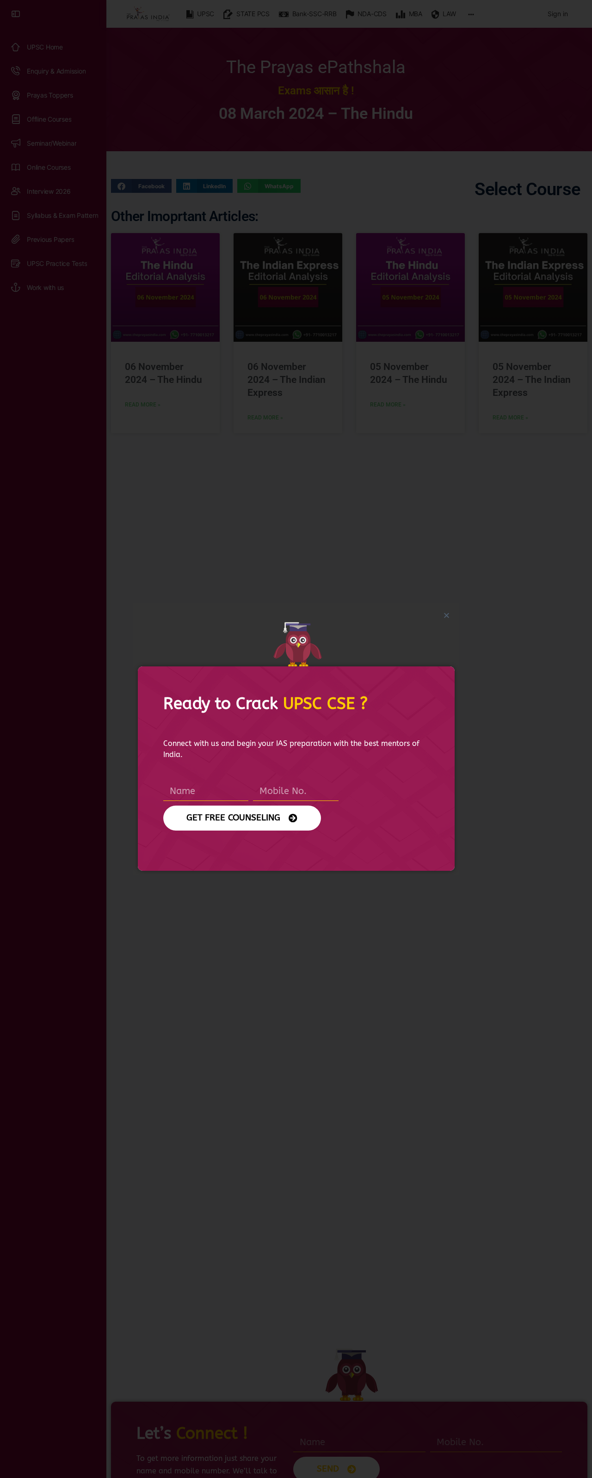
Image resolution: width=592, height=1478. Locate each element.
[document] (296, 739)
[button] (446, 615)
